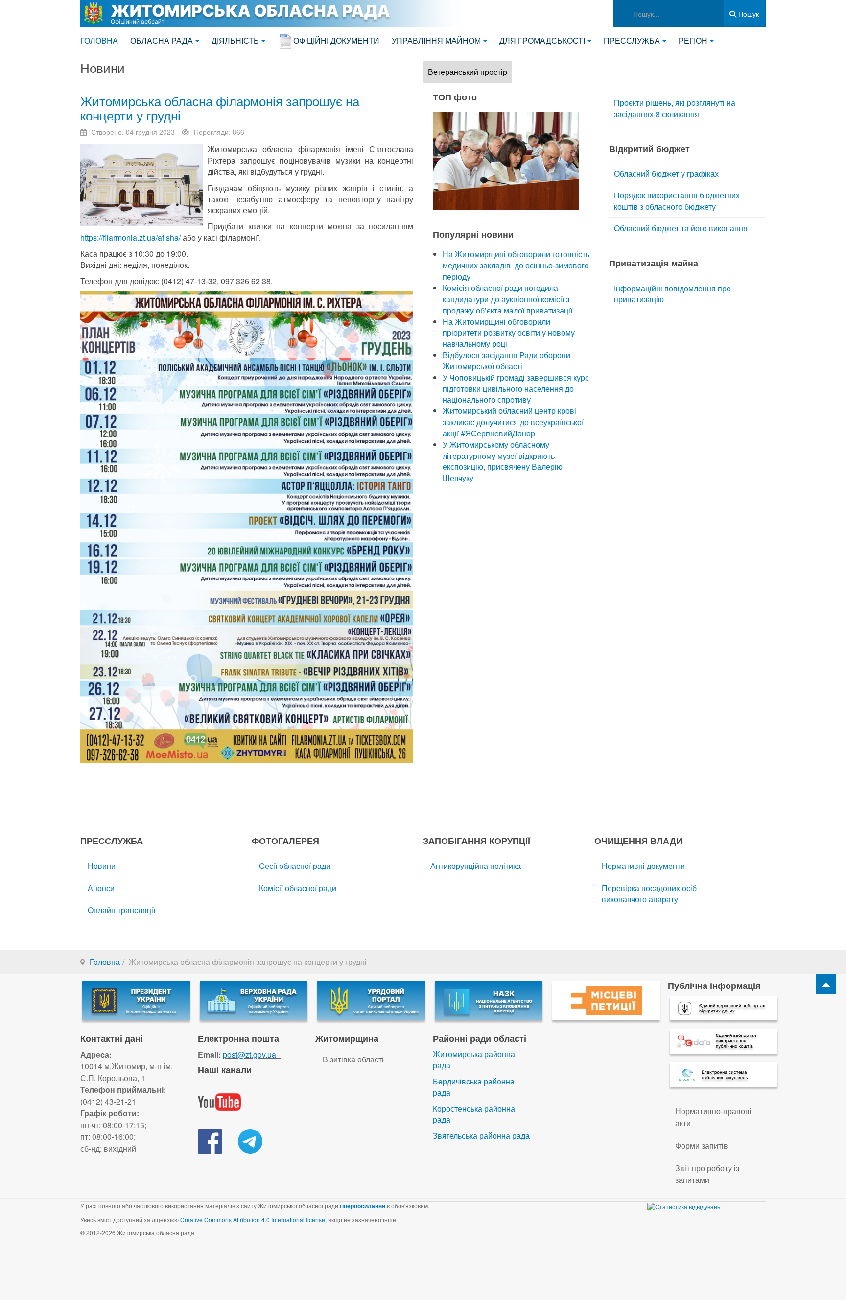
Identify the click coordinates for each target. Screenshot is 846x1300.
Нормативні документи (643, 865)
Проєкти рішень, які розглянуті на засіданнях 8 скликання (674, 108)
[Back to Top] (826, 984)
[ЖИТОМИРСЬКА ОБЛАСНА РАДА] (276, 13)
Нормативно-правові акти (713, 1117)
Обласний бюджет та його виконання (681, 228)
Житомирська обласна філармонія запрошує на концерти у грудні (219, 108)
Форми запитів (701, 1145)
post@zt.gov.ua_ (252, 1054)
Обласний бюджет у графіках (666, 173)
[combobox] (668, 13)
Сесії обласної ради (294, 865)
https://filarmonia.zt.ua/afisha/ (130, 237)
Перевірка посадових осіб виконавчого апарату (649, 893)
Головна (99, 40)
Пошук (747, 14)
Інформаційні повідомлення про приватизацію (672, 294)
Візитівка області (353, 1059)
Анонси (101, 887)
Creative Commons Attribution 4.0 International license (252, 1219)
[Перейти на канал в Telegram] (250, 1140)
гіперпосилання (362, 1206)
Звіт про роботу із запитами (707, 1173)
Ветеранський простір (467, 71)
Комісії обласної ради (297, 887)
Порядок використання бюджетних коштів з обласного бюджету (677, 201)
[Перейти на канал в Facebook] (210, 1140)
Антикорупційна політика (475, 865)
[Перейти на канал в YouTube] (219, 1101)
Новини (102, 865)
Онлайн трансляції (121, 909)
